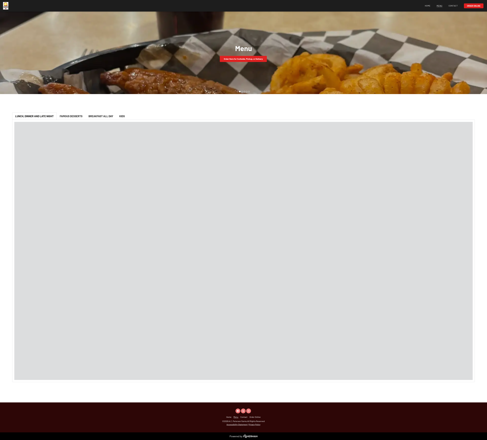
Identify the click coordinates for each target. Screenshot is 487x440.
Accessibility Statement (237, 424)
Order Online (473, 6)
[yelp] (243, 411)
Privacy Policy (254, 424)
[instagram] (248, 411)
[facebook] (238, 411)
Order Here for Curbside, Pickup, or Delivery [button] (243, 59)
